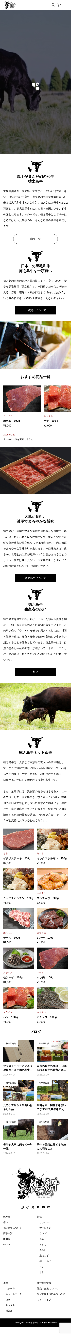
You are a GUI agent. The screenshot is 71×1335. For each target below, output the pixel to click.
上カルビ (44, 1255)
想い (35, 671)
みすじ (42, 1244)
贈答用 (9, 1310)
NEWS (6, 1244)
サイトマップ (44, 1299)
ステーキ (10, 1288)
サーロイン (45, 1227)
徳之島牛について (35, 578)
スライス (10, 1305)
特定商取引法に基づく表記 (51, 1294)
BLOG (6, 1239)
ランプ (42, 1233)
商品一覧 (35, 239)
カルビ (42, 1250)
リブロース (45, 1222)
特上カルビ (45, 1261)
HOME (6, 1216)
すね (41, 1272)
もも (41, 1239)
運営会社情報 (44, 1283)
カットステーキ (14, 1294)
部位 (39, 1216)
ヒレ (41, 1266)
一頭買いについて (35, 310)
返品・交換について (47, 1288)
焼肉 (8, 1299)
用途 (5, 1283)
